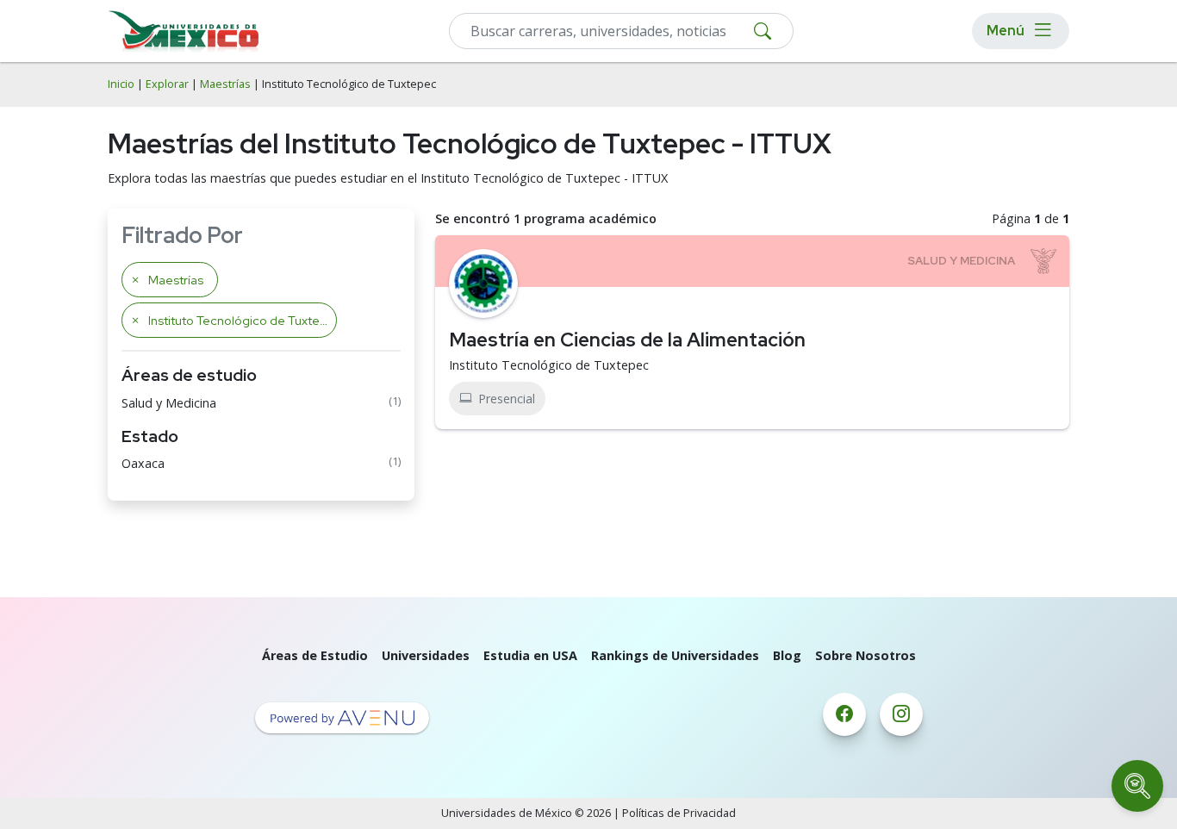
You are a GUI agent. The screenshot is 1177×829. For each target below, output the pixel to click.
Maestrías (225, 84)
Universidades (426, 655)
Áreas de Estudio (315, 655)
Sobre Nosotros (865, 655)
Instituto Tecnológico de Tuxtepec (549, 365)
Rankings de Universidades (675, 655)
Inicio (121, 84)
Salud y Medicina (168, 403)
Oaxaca (143, 463)
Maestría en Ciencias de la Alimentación (627, 339)
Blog (787, 655)
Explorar (167, 84)
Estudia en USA (530, 655)
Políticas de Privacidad (679, 813)
